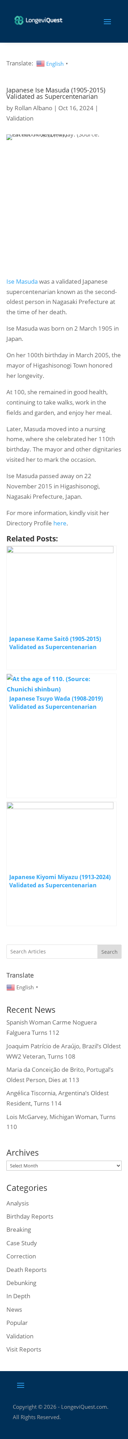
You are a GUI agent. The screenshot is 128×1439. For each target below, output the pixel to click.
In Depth (18, 1296)
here (59, 523)
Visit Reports (23, 1349)
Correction (21, 1256)
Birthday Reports (29, 1216)
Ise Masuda (22, 281)
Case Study (21, 1243)
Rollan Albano (33, 108)
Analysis (17, 1203)
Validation (19, 118)
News (14, 1309)
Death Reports (26, 1270)
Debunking (21, 1283)
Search (109, 951)
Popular (17, 1322)
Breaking (18, 1229)
